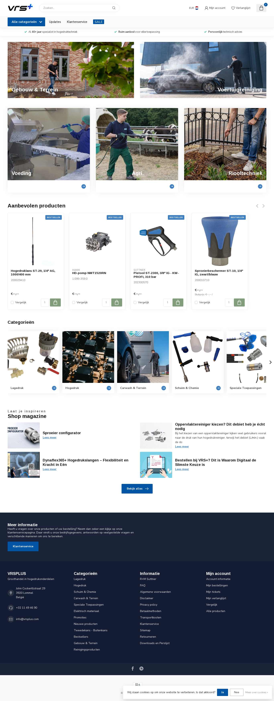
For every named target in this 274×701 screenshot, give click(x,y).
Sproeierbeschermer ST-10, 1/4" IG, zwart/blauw (219, 272)
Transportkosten (150, 617)
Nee (236, 692)
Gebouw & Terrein (85, 643)
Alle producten (215, 611)
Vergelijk (20, 302)
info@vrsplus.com (27, 619)
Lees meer (50, 437)
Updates (55, 22)
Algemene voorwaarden (155, 592)
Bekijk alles (134, 489)
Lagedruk (80, 579)
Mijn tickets (213, 592)
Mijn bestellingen (217, 585)
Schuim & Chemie (85, 592)
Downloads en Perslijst (154, 643)
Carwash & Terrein (86, 598)
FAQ (142, 585)
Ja (222, 692)
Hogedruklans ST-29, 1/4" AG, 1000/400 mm (33, 272)
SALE (98, 22)
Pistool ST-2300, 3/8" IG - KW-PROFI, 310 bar (156, 274)
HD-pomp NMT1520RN (89, 273)
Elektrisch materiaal (86, 611)
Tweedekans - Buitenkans (91, 630)
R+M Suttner (148, 579)
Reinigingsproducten (87, 649)
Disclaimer (146, 598)
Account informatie (218, 579)
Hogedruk (80, 585)
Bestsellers (81, 637)
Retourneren (148, 637)
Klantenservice (77, 22)
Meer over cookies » (256, 692)
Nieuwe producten (85, 624)
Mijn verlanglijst (216, 598)
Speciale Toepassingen (89, 605)
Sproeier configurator (62, 433)
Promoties (80, 617)
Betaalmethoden (150, 611)
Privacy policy (148, 605)
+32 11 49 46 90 (26, 608)
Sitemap (145, 630)
